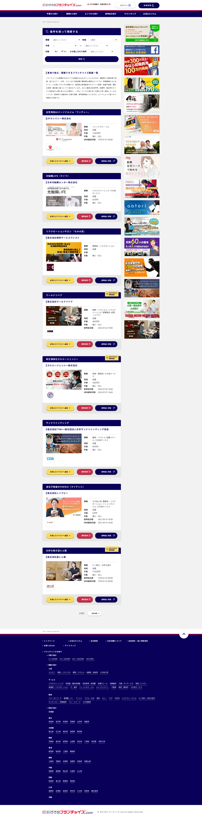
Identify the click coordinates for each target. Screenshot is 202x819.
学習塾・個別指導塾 (73, 683)
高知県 (72, 781)
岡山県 (65, 771)
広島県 (72, 771)
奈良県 (79, 761)
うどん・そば (89, 698)
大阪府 (51, 761)
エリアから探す (91, 13)
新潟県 (79, 731)
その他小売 (104, 672)
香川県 (58, 781)
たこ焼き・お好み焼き (147, 698)
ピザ (110, 698)
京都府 (58, 761)
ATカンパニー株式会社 (59, 118)
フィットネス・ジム (86, 687)
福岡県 (51, 791)
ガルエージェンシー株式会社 (62, 365)
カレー (104, 698)
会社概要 (94, 641)
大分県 (79, 791)
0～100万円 (53, 659)
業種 (47, 40)
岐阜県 (58, 751)
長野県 (72, 731)
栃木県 (58, 741)
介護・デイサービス (126, 683)
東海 (50, 748)
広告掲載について (114, 641)
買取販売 (113, 683)
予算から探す (52, 13)
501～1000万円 (78, 659)
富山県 (51, 731)
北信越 (51, 728)
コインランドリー (102, 687)
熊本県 (72, 791)
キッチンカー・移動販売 (58, 702)
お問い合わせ (49, 645)
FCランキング (130, 13)
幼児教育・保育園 (89, 683)
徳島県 (51, 781)
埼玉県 (79, 741)
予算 (47, 45)
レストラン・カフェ (129, 698)
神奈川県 (102, 741)
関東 (50, 738)
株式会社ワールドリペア (60, 301)
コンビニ (52, 672)
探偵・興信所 (123, 687)
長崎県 (65, 791)
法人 (65, 51)
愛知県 (51, 751)
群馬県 (65, 741)
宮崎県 (86, 791)
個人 (56, 51)
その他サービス (136, 687)
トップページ (49, 641)
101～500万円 (65, 659)
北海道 (51, 712)
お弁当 (117, 698)
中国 (50, 767)
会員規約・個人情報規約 (138, 641)
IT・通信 (73, 687)
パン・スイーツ (74, 702)
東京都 (93, 741)
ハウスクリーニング (56, 683)
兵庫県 (65, 761)
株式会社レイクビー (57, 493)
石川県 (58, 731)
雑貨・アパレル (78, 672)
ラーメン (79, 698)
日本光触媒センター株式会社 (62, 182)
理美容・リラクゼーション (58, 687)
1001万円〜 (90, 659)
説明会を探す (110, 13)
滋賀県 (72, 761)
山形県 (79, 721)
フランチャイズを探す (53, 652)
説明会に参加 (106, 161)
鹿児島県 (94, 791)
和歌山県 (87, 761)
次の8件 (94, 613)
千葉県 (86, 741)
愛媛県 (65, 781)
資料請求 (84, 161)
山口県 (79, 771)
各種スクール (103, 683)
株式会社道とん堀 (56, 557)
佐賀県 (58, 791)
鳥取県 (51, 771)
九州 (50, 787)
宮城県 (72, 721)
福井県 (65, 731)
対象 (47, 51)
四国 (50, 777)
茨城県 (51, 741)
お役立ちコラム (149, 13)
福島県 (86, 721)
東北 (50, 718)
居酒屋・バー (69, 698)
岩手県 (58, 721)
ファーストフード (55, 698)
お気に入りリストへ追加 (59, 161)
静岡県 (72, 751)
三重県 (65, 751)
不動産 (113, 687)
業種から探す (71, 13)
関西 (50, 758)
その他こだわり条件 (78, 51)
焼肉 (98, 698)
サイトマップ (70, 645)
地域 (84, 40)
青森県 (51, 721)
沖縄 (50, 797)
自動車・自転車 (92, 672)
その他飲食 (87, 702)
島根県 (58, 771)
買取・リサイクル (63, 672)
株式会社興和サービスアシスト (63, 237)
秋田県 (65, 721)
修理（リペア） (141, 683)
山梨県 (72, 741)
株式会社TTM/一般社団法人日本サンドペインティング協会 (78, 429)
